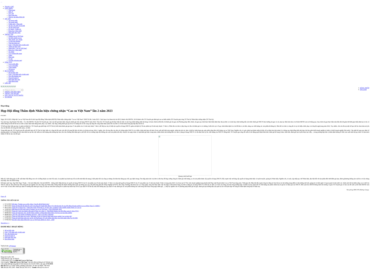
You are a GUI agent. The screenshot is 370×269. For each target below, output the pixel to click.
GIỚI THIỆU (9, 8)
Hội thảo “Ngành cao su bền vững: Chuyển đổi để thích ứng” (30, 204)
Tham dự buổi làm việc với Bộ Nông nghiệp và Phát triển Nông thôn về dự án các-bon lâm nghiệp (42, 213)
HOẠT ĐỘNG (9, 71)
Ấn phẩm (11, 52)
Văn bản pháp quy (14, 43)
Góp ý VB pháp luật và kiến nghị (18, 45)
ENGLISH (363, 89)
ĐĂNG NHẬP (364, 88)
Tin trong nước (13, 20)
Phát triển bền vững (14, 32)
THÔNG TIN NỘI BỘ (12, 93)
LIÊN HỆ (8, 83)
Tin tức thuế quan (13, 27)
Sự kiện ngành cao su (15, 38)
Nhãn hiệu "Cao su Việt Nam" (17, 48)
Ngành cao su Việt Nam (15, 36)
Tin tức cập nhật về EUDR (16, 26)
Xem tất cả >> (5, 223)
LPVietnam (12, 246)
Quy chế (11, 13)
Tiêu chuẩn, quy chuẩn (15, 39)
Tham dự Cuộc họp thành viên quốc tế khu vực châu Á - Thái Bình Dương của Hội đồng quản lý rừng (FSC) (45, 211)
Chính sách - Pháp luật (15, 24)
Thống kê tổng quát (14, 46)
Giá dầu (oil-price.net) (15, 60)
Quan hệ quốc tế (13, 78)
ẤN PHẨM (8, 97)
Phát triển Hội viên (14, 79)
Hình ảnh (11, 57)
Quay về (3, 196)
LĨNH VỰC (8, 62)
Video (10, 55)
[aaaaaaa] (15, 86)
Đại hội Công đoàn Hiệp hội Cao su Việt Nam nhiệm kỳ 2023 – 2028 (33, 220)
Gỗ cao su (11, 69)
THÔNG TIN (9, 34)
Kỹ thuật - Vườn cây (14, 29)
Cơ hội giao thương (14, 41)
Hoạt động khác (13, 81)
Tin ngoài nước (13, 22)
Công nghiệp (12, 67)
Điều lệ (10, 12)
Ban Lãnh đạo (12, 15)
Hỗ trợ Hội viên (13, 72)
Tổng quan (11, 10)
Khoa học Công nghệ (15, 31)
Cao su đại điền (13, 66)
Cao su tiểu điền (13, 64)
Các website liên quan (15, 53)
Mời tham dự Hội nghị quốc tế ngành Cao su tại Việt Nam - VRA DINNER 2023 (37, 209)
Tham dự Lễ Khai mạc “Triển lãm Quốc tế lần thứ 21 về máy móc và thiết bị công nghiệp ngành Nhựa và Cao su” (47, 207)
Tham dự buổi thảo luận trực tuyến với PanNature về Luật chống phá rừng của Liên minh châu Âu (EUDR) (45, 218)
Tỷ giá (10, 59)
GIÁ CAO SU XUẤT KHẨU (14, 95)
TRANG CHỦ (9, 6)
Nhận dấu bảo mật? (8, 252)
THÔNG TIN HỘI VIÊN (13, 92)
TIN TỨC (8, 19)
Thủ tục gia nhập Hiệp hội (16, 17)
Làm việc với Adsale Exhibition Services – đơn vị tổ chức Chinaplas (32, 214)
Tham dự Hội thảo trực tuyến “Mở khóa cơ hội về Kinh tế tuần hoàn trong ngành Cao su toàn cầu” (42, 216)
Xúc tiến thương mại (14, 76)
